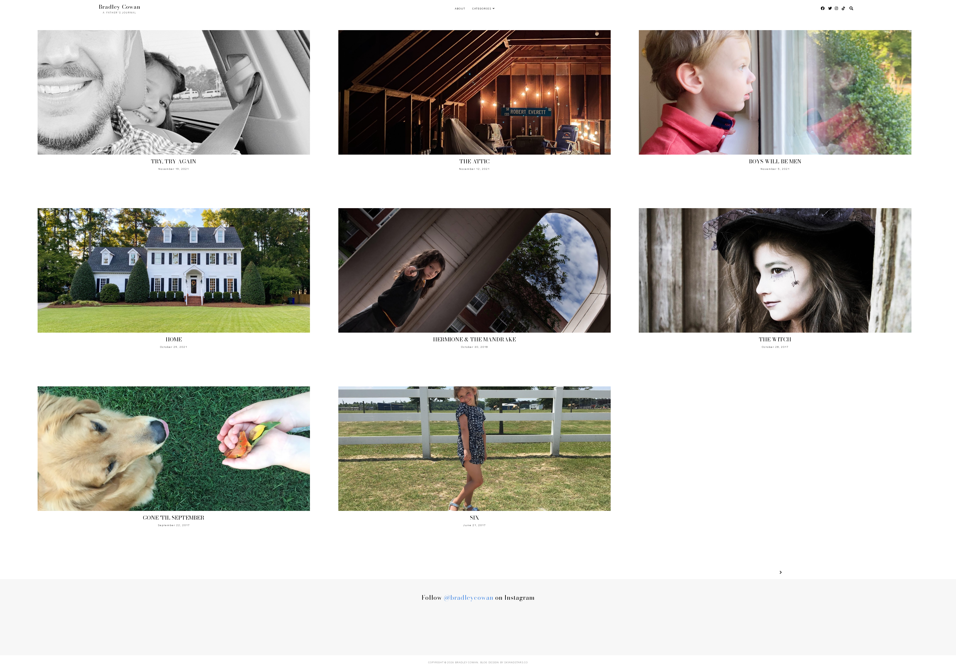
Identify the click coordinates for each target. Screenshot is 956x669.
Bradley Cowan (466, 662)
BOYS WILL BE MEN (775, 161)
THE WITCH (775, 339)
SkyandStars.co (516, 662)
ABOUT (460, 8)
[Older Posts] (774, 573)
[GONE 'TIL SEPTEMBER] (174, 448)
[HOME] (174, 270)
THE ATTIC (474, 161)
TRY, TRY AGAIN (173, 161)
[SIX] (474, 448)
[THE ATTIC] (474, 92)
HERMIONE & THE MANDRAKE (474, 339)
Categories (481, 8)
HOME (174, 339)
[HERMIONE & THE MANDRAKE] (474, 270)
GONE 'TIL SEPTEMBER (173, 517)
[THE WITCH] (775, 270)
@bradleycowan (468, 597)
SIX (474, 517)
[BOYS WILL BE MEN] (775, 92)
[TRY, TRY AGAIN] (174, 92)
